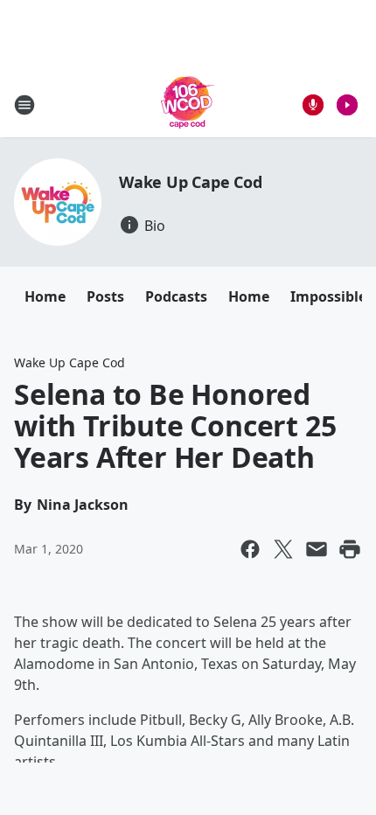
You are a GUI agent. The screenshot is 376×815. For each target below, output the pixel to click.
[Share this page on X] (283, 549)
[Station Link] (188, 104)
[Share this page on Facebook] (250, 549)
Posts (105, 296)
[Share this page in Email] (316, 549)
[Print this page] (350, 549)
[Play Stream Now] (347, 104)
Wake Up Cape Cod (190, 181)
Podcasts (176, 296)
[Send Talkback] (313, 104)
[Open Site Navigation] (24, 104)
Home (45, 296)
